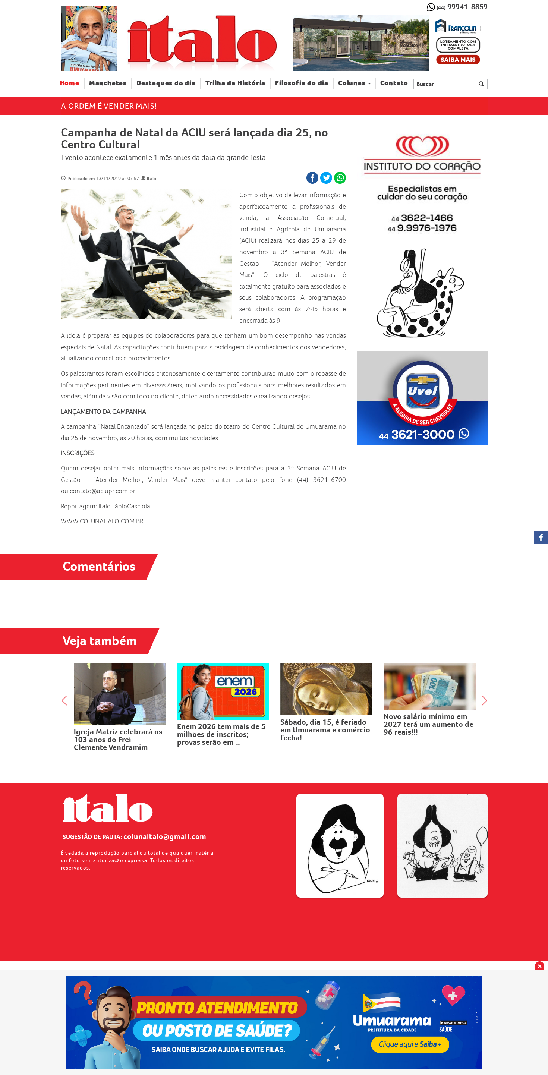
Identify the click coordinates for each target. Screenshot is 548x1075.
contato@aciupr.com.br (102, 491)
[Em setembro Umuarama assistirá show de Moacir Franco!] (430, 685)
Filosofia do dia (301, 83)
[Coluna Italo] (89, 38)
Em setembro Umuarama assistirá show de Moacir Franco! (426, 722)
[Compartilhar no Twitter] (326, 178)
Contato (394, 83)
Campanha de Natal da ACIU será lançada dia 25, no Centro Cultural (194, 138)
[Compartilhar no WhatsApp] (340, 178)
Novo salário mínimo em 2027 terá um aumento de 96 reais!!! (325, 724)
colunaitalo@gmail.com (165, 836)
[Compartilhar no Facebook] (312, 178)
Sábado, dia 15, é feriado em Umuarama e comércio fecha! (222, 730)
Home (72, 83)
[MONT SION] (390, 43)
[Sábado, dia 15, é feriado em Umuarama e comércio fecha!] (223, 689)
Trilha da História (235, 83)
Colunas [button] (352, 83)
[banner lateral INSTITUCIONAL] (422, 398)
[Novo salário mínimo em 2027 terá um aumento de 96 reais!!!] (326, 686)
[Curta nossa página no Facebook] (541, 537)
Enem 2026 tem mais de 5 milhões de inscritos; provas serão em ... (118, 734)
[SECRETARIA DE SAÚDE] (274, 1022)
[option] (390, 43)
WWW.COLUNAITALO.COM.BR (102, 521)
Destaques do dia (166, 83)
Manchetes (108, 83)
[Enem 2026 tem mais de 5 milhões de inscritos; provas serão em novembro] (120, 691)
